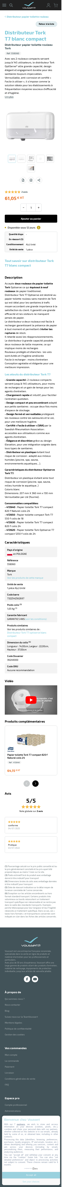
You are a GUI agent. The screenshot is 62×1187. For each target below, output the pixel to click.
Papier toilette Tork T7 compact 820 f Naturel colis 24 (27, 756)
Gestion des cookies (15, 1034)
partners (21, 1124)
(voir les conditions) (36, 619)
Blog (7, 1010)
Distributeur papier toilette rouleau (27, 16)
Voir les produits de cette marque (25, 577)
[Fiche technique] (23, 180)
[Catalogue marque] (31, 180)
